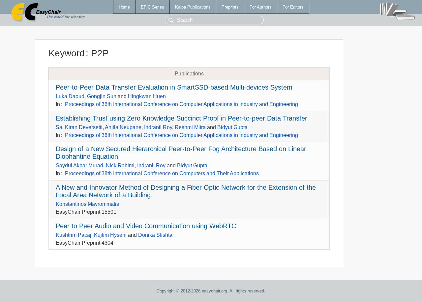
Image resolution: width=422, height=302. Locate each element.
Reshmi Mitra (190, 127)
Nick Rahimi (120, 165)
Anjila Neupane (123, 127)
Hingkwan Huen (147, 96)
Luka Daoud (70, 96)
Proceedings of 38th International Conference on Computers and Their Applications (162, 173)
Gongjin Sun (101, 96)
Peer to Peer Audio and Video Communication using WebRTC (146, 226)
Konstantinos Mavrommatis (87, 204)
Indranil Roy (158, 127)
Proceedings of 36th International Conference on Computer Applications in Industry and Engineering (181, 104)
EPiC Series (152, 7)
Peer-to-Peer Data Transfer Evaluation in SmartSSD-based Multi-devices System (174, 87)
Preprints (230, 7)
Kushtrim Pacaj (73, 235)
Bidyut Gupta (232, 127)
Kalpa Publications (193, 7)
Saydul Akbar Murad (79, 165)
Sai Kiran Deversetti (79, 127)
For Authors (261, 7)
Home (124, 7)
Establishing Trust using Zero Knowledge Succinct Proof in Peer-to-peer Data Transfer (181, 118)
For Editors (293, 7)
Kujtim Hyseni (110, 235)
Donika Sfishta (155, 235)
